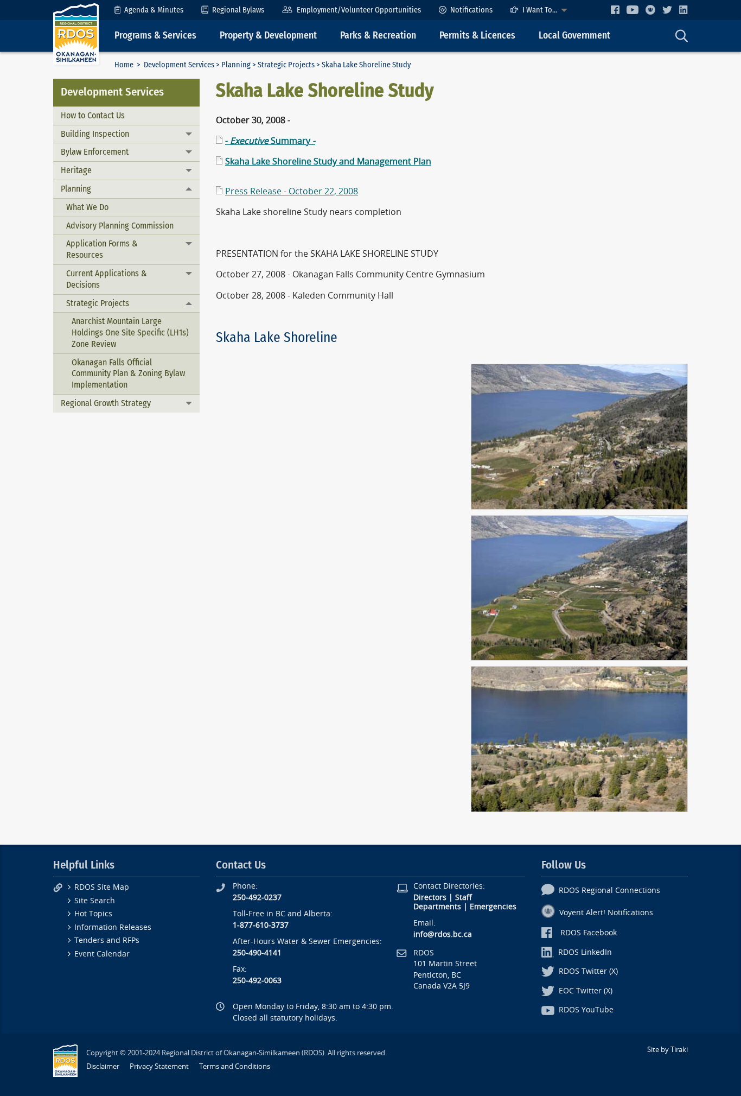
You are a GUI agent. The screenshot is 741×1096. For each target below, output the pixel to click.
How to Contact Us (93, 115)
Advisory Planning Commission (120, 225)
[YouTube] (632, 9)
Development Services (179, 64)
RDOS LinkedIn (585, 952)
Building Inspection (95, 134)
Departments (437, 906)
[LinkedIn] (683, 9)
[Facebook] (615, 9)
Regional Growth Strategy (106, 403)
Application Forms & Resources (102, 249)
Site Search (94, 900)
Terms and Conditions (234, 1066)
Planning (236, 64)
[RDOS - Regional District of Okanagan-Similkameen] (76, 33)
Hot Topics (93, 913)
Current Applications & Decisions (106, 279)
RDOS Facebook (588, 932)
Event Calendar (102, 954)
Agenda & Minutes (153, 10)
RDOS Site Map (101, 887)
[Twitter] (667, 9)
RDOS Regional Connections (609, 890)
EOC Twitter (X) (585, 991)
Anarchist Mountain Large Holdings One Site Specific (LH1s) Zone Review (130, 332)
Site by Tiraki (667, 1050)
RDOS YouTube (586, 1010)
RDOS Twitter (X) (588, 971)
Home (123, 64)
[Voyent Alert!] (650, 10)
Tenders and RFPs (106, 940)
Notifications (471, 10)
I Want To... (539, 10)
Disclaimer (102, 1066)
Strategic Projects (286, 64)
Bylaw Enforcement (95, 152)
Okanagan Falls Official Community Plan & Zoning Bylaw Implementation (128, 373)
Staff (463, 897)
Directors (429, 897)
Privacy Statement (159, 1066)
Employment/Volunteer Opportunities (359, 10)
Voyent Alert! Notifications (606, 912)
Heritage (76, 170)
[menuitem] (148, 10)
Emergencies (493, 906)
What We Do (87, 207)
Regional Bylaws (238, 10)
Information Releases (112, 927)
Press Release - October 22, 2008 (291, 191)
